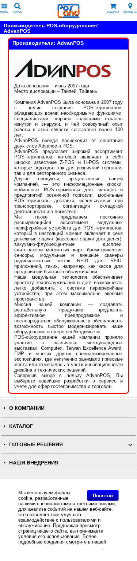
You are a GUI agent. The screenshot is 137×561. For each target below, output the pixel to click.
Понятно (103, 495)
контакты (130, 11)
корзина (113, 11)
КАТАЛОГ (21, 426)
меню (4, 11)
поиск (17, 11)
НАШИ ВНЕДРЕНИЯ (33, 463)
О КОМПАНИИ (27, 408)
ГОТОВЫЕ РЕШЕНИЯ (36, 444)
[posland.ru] (68, 16)
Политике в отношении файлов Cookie (60, 547)
